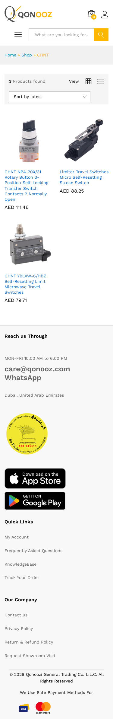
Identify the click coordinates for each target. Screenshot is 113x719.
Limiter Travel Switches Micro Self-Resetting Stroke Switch (84, 177)
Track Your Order (22, 577)
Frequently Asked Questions (33, 550)
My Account (17, 537)
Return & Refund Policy (29, 642)
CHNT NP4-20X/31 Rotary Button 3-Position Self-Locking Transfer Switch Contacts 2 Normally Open (26, 185)
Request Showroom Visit (30, 655)
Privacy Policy (19, 628)
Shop (26, 55)
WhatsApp (23, 377)
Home (10, 55)
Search (101, 34)
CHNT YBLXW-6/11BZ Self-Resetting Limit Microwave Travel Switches (25, 284)
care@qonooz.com (37, 369)
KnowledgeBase (20, 564)
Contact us (16, 614)
